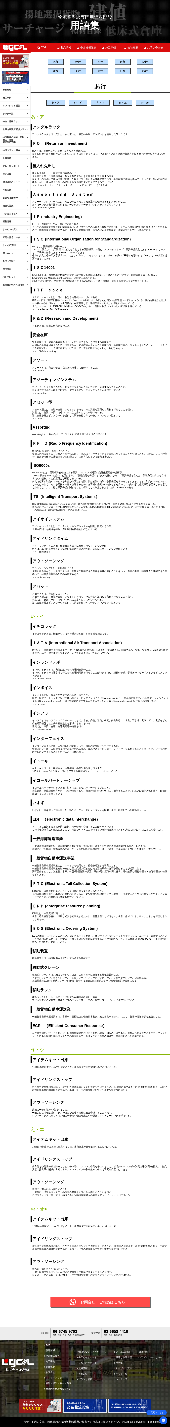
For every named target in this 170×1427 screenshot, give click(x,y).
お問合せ (50, 1372)
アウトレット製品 (11, 105)
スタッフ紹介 (9, 261)
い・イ (78, 102)
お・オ (145, 102)
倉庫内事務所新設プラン (14, 129)
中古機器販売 (88, 47)
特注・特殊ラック (11, 121)
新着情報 (7, 221)
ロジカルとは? (10, 213)
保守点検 (7, 174)
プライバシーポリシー (150, 1357)
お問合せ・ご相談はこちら (102, 1302)
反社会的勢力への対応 (13, 285)
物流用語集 (8, 205)
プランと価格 (85, 1379)
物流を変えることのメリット (93, 1352)
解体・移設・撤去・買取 (58, 1383)
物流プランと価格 (11, 150)
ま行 (78, 70)
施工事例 (7, 97)
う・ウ (100, 102)
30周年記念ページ (11, 237)
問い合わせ (8, 253)
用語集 (119, 1363)
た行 (122, 61)
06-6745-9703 (65, 1331)
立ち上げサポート (11, 166)
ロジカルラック (124, 1379)
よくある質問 (9, 245)
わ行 (145, 70)
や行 (100, 70)
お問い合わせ (155, 47)
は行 (55, 70)
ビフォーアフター (55, 1377)
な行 (145, 61)
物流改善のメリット (12, 182)
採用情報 (7, 269)
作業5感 (82, 1373)
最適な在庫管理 (10, 198)
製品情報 (7, 90)
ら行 (122, 70)
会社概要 (133, 47)
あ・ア (56, 102)
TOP (43, 47)
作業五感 (7, 190)
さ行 (100, 61)
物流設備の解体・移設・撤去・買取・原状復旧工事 (14, 140)
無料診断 (83, 1368)
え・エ (123, 102)
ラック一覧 (8, 113)
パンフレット (9, 277)
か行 (78, 61)
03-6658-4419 (116, 1331)
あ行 (55, 61)
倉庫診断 (7, 158)
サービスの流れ (10, 229)
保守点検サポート (87, 1357)
